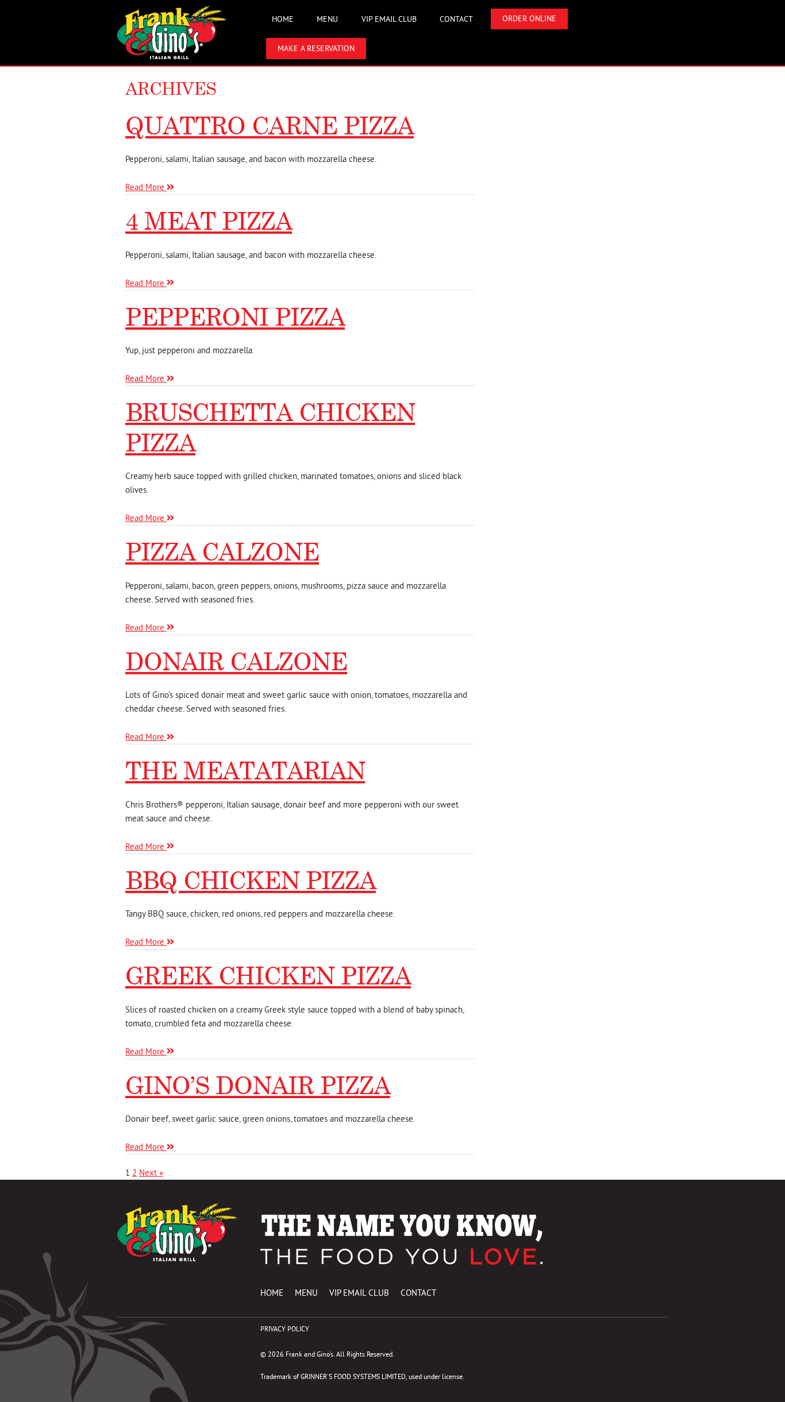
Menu (327, 19)
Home (283, 19)
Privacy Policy (284, 1328)
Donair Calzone (236, 661)
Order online (529, 19)
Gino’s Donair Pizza (257, 1085)
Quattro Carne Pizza (269, 125)
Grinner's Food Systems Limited (353, 1376)
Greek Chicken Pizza (268, 975)
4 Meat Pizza (208, 220)
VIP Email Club (389, 19)
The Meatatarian (245, 770)
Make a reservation (316, 48)
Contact (456, 19)
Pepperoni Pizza (235, 316)
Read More (146, 186)
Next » (151, 1172)
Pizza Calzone (222, 551)
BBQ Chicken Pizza (250, 880)
